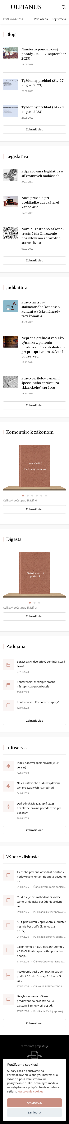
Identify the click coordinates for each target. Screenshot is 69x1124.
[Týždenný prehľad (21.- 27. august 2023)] (10, 84)
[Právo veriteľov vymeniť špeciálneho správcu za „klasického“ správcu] (10, 382)
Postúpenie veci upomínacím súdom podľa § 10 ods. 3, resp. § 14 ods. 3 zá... (40, 976)
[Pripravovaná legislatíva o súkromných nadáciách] (10, 175)
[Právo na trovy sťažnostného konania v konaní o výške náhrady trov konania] (10, 306)
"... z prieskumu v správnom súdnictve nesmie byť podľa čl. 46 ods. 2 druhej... (41, 926)
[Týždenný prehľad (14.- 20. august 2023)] (10, 110)
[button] (23, 495)
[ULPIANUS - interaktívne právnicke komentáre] (26, 7)
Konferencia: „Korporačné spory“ (38, 702)
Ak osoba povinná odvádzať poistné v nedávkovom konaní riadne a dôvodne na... (41, 876)
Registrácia (59, 19)
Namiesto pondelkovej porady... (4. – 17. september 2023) (43, 54)
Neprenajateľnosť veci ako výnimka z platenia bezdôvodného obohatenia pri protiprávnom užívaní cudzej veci (43, 347)
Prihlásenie (41, 19)
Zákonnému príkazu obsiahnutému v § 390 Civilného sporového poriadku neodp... (40, 951)
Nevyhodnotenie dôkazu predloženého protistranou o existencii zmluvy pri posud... (35, 1001)
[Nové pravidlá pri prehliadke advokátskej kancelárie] (10, 201)
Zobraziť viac (34, 129)
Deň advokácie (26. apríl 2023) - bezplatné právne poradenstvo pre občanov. (39, 808)
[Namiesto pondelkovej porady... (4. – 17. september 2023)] (10, 53)
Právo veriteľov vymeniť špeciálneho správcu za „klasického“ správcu (40, 383)
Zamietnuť (34, 1112)
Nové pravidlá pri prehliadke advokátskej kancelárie (40, 202)
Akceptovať (34, 1102)
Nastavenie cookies (30, 1091)
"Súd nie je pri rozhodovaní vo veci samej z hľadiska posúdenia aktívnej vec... (40, 901)
